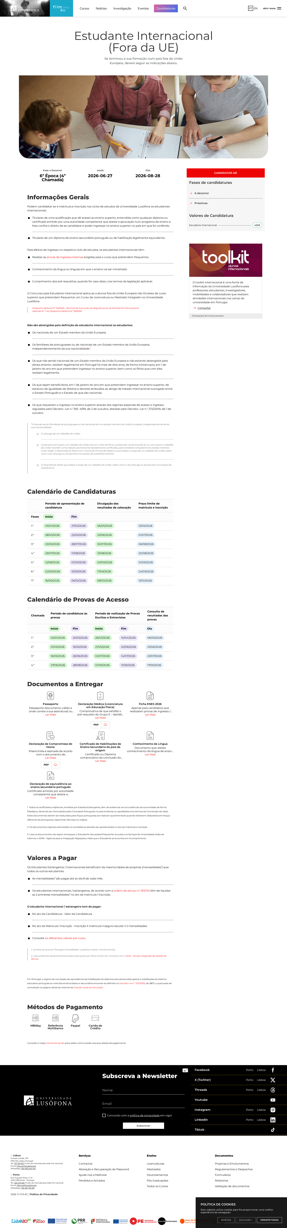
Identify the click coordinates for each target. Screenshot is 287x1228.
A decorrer (201, 193)
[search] (185, 8)
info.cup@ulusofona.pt (27, 1185)
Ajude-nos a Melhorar (93, 1175)
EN (255, 8)
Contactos (86, 1163)
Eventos (143, 8)
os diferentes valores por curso (65, 938)
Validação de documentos (232, 1186)
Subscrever (143, 1125)
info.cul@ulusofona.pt (26, 1166)
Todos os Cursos (157, 1186)
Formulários (223, 1175)
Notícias (101, 8)
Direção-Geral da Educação (88, 987)
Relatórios (221, 1180)
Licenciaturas (155, 1163)
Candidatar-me (225, 173)
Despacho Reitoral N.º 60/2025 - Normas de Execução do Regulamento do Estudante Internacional (85, 308)
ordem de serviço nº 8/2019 (131, 890)
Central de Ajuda (55, 1043)
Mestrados (154, 1169)
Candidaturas (165, 8)
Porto (249, 1070)
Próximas (200, 203)
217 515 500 (19, 1163)
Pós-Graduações (157, 1180)
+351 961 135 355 (28, 1188)
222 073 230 (19, 1183)
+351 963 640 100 (28, 1168)
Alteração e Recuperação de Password (104, 1169)
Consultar (204, 308)
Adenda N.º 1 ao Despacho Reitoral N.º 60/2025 (57, 311)
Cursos (84, 8)
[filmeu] (61, 8)
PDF (96, 724)
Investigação (122, 8)
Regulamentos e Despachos (234, 1169)
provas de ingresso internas (65, 257)
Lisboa (261, 1070)
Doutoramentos (157, 1175)
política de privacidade (145, 1115)
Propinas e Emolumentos (232, 1163)
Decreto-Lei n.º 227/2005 (132, 983)
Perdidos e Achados (92, 1180)
